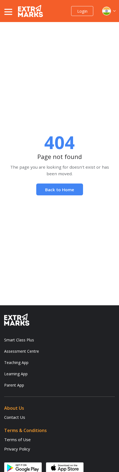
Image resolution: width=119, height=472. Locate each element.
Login (82, 11)
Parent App (14, 385)
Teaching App (16, 362)
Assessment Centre (21, 351)
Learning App (16, 373)
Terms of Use (17, 439)
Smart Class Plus (19, 339)
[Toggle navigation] (11, 12)
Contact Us (14, 417)
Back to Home (59, 189)
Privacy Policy (17, 449)
